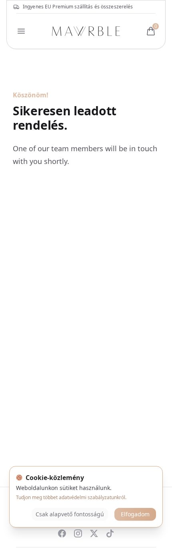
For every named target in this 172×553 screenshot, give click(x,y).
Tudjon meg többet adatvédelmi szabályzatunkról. (71, 497)
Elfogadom (135, 514)
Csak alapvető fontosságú (70, 514)
